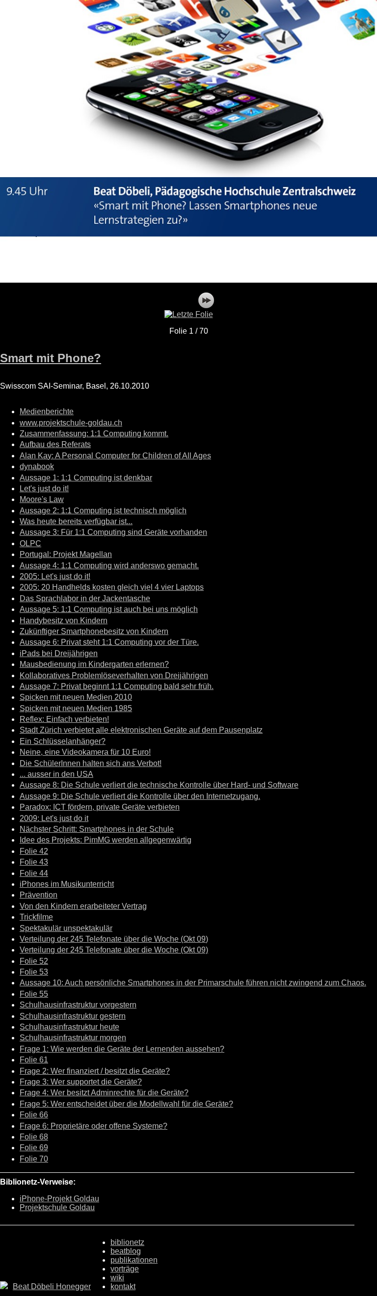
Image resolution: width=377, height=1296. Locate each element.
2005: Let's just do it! (55, 576)
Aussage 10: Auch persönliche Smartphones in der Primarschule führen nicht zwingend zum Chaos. (193, 983)
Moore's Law (42, 499)
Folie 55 (34, 994)
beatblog (125, 1251)
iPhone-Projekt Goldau (59, 1198)
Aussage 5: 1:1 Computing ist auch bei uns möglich (109, 609)
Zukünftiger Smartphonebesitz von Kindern (94, 631)
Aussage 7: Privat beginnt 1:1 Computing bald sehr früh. (117, 686)
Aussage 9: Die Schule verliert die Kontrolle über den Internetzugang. (140, 796)
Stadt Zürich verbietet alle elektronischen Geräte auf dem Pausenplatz (141, 730)
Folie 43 (34, 862)
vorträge (124, 1269)
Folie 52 (34, 961)
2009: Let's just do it (54, 818)
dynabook (37, 466)
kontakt (122, 1286)
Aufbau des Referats (55, 444)
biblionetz (127, 1242)
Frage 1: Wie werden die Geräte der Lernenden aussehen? (122, 1049)
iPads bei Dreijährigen (59, 653)
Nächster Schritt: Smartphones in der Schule (97, 829)
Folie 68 (34, 1137)
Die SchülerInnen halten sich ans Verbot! (91, 763)
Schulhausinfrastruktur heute (69, 1027)
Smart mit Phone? (50, 358)
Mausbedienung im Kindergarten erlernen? (94, 664)
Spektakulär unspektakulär (66, 928)
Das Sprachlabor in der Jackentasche (85, 598)
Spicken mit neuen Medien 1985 (76, 708)
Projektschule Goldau (57, 1207)
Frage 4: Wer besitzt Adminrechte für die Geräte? (104, 1092)
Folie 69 (34, 1147)
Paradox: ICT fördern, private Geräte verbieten (100, 807)
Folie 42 (34, 851)
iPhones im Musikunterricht (67, 884)
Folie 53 (34, 972)
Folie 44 (34, 873)
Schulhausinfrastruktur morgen (73, 1037)
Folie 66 (34, 1115)
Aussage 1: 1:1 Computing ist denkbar (86, 478)
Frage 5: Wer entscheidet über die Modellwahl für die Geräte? (126, 1104)
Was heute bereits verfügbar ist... (76, 521)
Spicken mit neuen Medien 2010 (76, 697)
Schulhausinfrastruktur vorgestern (78, 1005)
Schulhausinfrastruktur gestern (73, 1016)
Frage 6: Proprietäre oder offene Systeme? (93, 1126)
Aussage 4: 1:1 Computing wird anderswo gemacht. (109, 565)
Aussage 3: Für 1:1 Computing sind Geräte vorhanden (113, 532)
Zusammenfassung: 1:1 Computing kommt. (94, 433)
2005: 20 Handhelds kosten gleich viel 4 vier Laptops (112, 587)
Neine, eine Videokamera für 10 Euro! (85, 752)
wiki (117, 1277)
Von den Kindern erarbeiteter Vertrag (83, 906)
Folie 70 (34, 1159)
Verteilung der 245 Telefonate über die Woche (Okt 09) (114, 939)
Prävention (38, 895)
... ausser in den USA (56, 774)
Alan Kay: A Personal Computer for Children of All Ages (115, 455)
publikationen (134, 1260)
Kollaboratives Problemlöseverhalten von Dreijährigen (114, 675)
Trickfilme (36, 917)
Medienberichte (47, 411)
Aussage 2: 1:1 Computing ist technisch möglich (103, 510)
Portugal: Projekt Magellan (66, 554)
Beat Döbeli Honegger (52, 1286)
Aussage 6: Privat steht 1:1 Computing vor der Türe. (109, 642)
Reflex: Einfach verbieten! (64, 719)
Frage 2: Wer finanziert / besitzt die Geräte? (95, 1071)
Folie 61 (34, 1060)
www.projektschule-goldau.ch (71, 423)
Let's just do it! (44, 488)
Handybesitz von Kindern (64, 620)
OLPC (30, 543)
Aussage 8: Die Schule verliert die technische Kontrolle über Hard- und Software (159, 785)
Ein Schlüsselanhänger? (63, 741)
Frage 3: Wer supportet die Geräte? (81, 1082)
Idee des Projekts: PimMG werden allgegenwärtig (105, 840)
